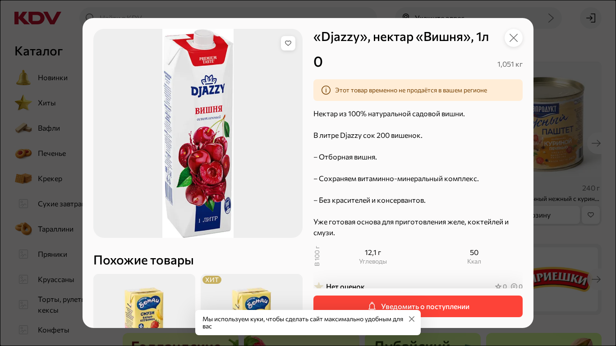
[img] (288, 43)
